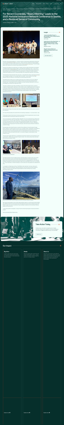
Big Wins (6, 251)
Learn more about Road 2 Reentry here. (10, 212)
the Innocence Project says (28, 63)
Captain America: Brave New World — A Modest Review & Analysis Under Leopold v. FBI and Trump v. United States (52, 43)
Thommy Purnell (36, 74)
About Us (46, 251)
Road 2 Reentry (13, 68)
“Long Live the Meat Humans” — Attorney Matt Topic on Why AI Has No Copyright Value (52, 36)
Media (25, 251)
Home (4, 8)
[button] (34, 3)
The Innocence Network (11, 61)
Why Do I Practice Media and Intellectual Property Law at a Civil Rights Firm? (50, 50)
